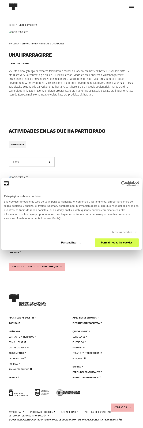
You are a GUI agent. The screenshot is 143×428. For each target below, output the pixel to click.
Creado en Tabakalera (86, 353)
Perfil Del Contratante (86, 372)
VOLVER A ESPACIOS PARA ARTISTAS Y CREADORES (37, 44)
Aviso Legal (15, 412)
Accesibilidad (16, 359)
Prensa (13, 378)
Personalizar (69, 242)
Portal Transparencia (86, 378)
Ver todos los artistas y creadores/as (35, 267)
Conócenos (79, 337)
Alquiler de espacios (85, 318)
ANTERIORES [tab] (17, 145)
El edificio (78, 342)
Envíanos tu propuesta (86, 323)
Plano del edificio (19, 370)
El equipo (78, 359)
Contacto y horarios (21, 337)
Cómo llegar (16, 342)
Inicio (12, 25)
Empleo (77, 367)
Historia (77, 348)
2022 (16, 162)
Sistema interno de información (28, 416)
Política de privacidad (98, 412)
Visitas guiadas (17, 348)
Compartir (120, 407)
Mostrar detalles (122, 232)
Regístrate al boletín (21, 318)
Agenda (13, 323)
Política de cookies (41, 412)
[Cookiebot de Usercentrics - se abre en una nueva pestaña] (123, 183)
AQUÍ (59, 218)
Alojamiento (16, 353)
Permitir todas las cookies (117, 242)
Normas (13, 364)
